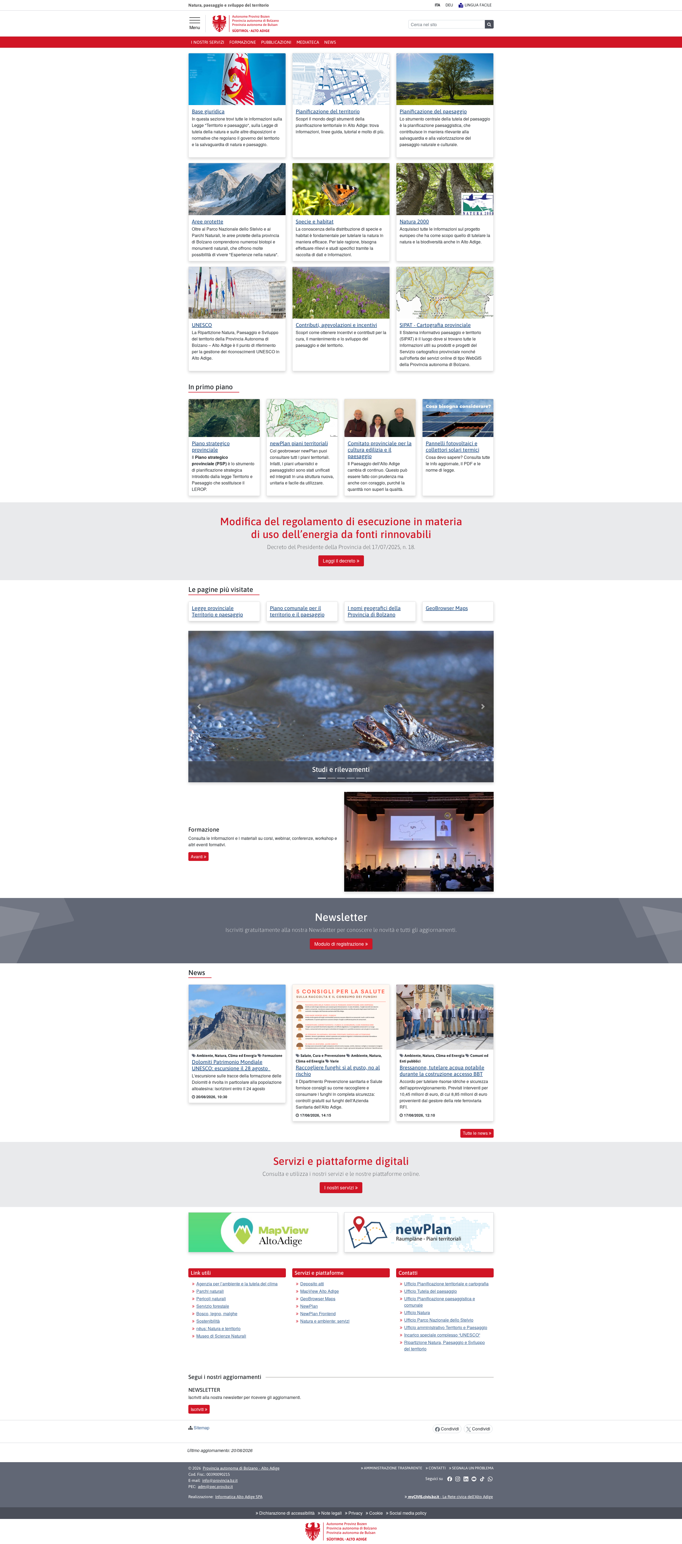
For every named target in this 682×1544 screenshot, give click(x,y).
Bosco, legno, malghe (216, 1313)
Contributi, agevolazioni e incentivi (336, 325)
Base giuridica (208, 111)
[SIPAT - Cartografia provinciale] (444, 292)
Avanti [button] (197, 856)
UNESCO (202, 325)
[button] (341, 769)
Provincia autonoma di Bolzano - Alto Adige (241, 1468)
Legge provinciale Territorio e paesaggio (217, 611)
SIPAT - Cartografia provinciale (435, 325)
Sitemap (201, 1428)
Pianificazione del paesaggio (433, 111)
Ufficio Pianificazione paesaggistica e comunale (439, 1302)
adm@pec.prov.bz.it (215, 1486)
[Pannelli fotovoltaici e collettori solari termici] (458, 417)
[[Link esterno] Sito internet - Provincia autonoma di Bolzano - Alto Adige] (245, 23)
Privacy (355, 1513)
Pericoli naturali (211, 1299)
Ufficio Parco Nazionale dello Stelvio (438, 1320)
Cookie (375, 1513)
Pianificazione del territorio (328, 111)
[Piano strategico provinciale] (224, 417)
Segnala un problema (472, 1468)
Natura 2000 (414, 221)
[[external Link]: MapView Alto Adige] (263, 1232)
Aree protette (207, 221)
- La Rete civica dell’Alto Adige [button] (450, 1496)
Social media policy (407, 1513)
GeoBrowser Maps (447, 608)
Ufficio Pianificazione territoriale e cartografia (446, 1284)
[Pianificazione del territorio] (341, 78)
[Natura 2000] (444, 189)
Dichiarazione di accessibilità (286, 1513)
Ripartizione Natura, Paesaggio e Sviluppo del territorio (444, 1345)
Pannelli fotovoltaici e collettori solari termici (452, 446)
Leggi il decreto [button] (340, 560)
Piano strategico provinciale (211, 446)
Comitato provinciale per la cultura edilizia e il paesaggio (380, 449)
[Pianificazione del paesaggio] (444, 78)
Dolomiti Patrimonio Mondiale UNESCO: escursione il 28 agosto (231, 1065)
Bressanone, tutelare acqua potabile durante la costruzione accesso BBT (442, 1070)
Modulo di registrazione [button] (339, 943)
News (330, 42)
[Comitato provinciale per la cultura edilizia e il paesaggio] (380, 417)
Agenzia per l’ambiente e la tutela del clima (237, 1284)
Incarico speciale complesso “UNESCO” (442, 1335)
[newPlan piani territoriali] (302, 417)
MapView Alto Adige (319, 1291)
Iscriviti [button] (198, 1409)
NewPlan (309, 1306)
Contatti (437, 1468)
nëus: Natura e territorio (218, 1328)
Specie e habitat (315, 221)
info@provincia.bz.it (220, 1480)
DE (449, 5)
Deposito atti (312, 1284)
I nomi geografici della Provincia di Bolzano (374, 611)
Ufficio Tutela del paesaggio (430, 1291)
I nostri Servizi (207, 42)
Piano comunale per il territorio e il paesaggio (297, 611)
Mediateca (308, 42)
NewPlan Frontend (318, 1313)
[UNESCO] (237, 292)
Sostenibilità (208, 1321)
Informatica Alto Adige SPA (238, 1496)
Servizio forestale (212, 1306)
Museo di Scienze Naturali (221, 1336)
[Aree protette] (237, 189)
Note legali (331, 1513)
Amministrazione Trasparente (392, 1468)
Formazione (242, 42)
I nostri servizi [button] (339, 1187)
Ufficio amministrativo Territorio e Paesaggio (445, 1327)
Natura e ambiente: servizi (325, 1321)
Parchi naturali (210, 1291)
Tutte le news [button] (476, 1133)
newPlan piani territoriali (299, 443)
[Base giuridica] (237, 78)
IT (437, 5)
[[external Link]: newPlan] (418, 1232)
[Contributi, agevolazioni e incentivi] (341, 292)
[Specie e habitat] (341, 189)
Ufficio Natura (417, 1312)
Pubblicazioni (276, 42)
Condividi (449, 1429)
